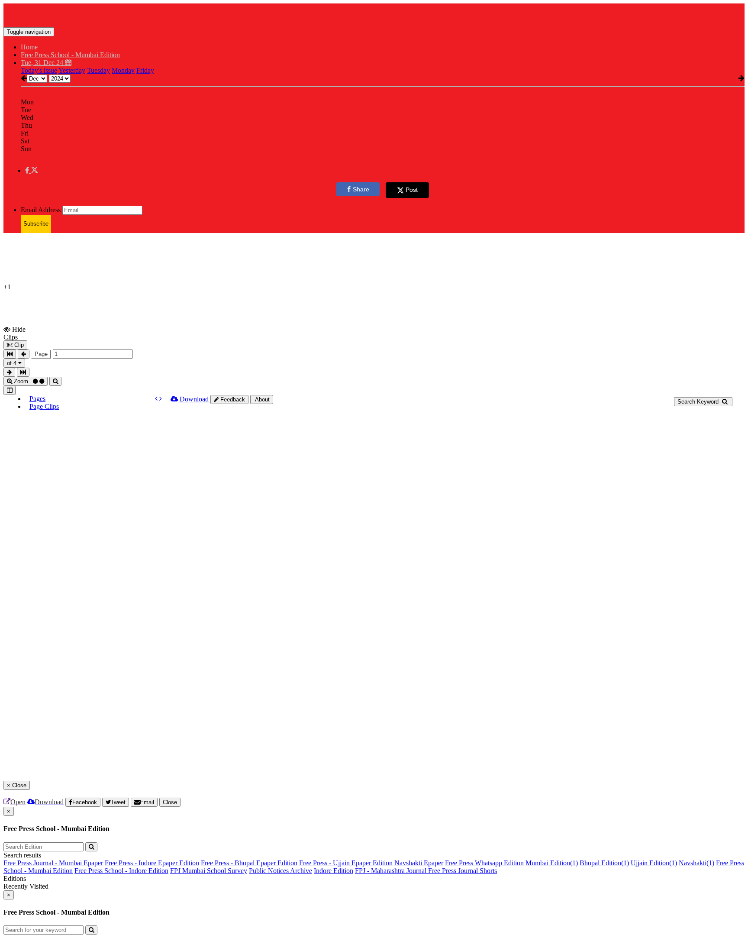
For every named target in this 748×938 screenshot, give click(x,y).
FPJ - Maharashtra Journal (391, 870)
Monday (123, 70)
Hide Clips (14, 333)
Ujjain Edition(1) (654, 863)
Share (361, 189)
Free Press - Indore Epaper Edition (152, 863)
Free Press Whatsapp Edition (484, 863)
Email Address (41, 209)
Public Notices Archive (280, 870)
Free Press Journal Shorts (462, 870)
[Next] (160, 398)
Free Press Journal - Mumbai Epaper (53, 863)
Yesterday (71, 70)
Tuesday (98, 70)
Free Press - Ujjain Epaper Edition (346, 863)
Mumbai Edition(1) (552, 863)
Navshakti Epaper (418, 863)
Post (412, 189)
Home (29, 47)
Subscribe (35, 223)
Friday (145, 70)
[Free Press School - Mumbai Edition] (374, 14)
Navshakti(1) (696, 863)
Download (194, 399)
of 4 (12, 363)
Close (170, 802)
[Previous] (157, 398)
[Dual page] (9, 390)
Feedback (232, 399)
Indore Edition (333, 870)
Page (41, 354)
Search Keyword (698, 401)
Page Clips (44, 406)
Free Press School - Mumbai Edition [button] (70, 54)
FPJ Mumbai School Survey (208, 870)
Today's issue (39, 70)
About (262, 399)
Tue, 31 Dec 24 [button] (43, 62)
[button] (31, 170)
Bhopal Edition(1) (604, 863)
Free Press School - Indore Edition (121, 870)
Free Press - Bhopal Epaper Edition (249, 863)
